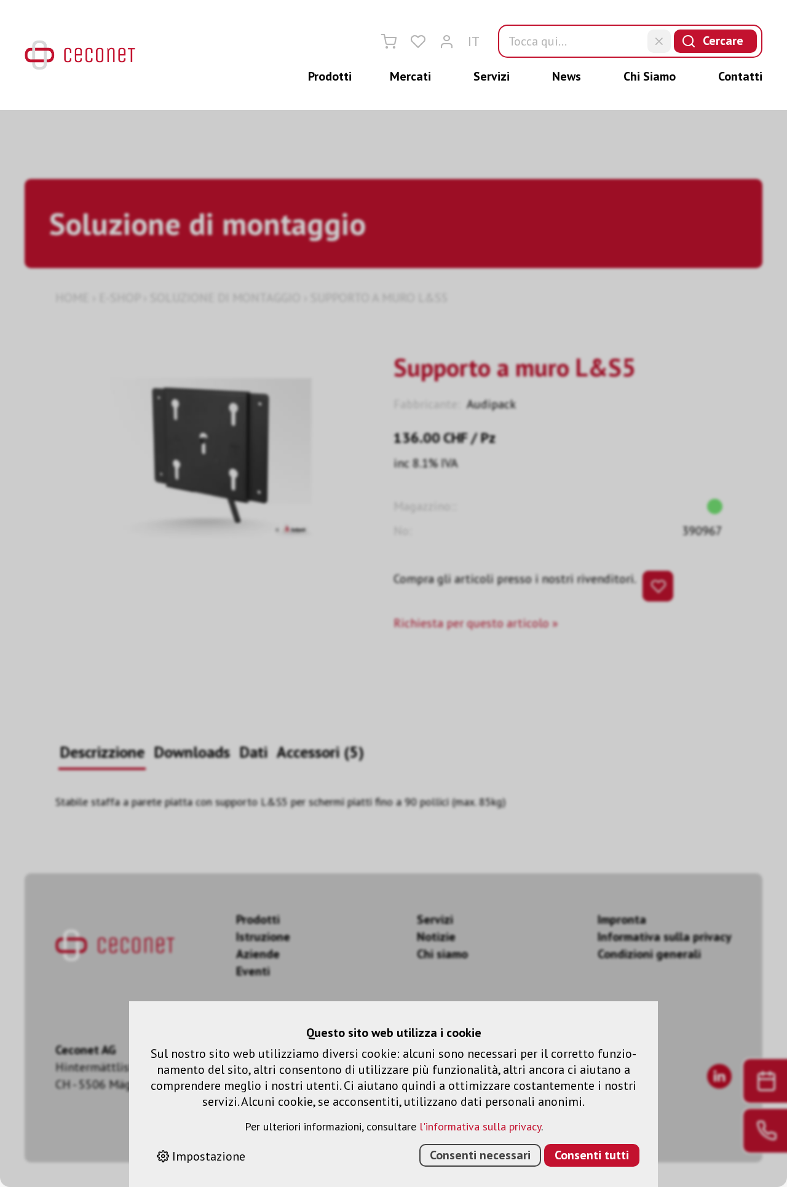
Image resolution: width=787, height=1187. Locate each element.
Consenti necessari (480, 1155)
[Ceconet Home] (80, 55)
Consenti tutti (592, 1155)
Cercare (723, 41)
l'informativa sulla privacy (480, 1126)
